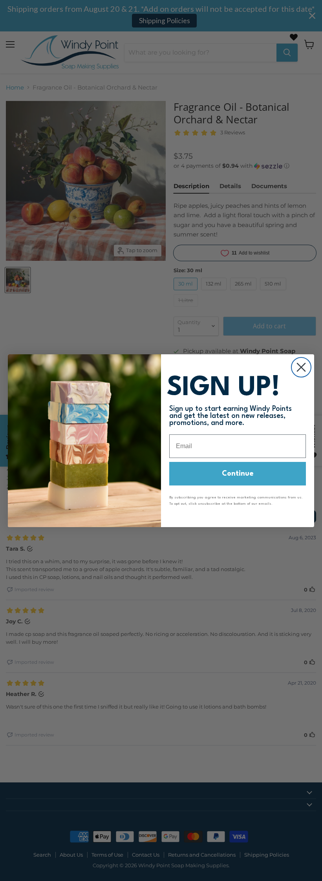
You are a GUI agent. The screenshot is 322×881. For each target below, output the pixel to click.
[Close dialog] (301, 367)
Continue (238, 473)
